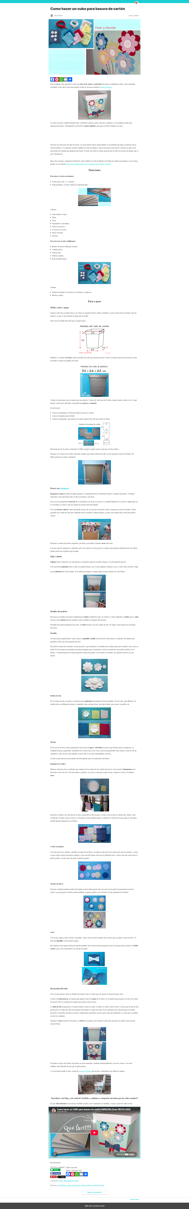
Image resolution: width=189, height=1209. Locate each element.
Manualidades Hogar (71, 1181)
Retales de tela (98, 1185)
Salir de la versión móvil (94, 1206)
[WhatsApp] (61, 81)
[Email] (65, 81)
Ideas (61, 1181)
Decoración (76, 1185)
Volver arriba (134, 1199)
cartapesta (64, 488)
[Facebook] (52, 81)
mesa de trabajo (106, 87)
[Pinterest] (57, 81)
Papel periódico (87, 1185)
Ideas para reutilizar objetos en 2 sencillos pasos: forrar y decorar (88, 164)
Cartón (69, 1185)
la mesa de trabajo (85, 1071)
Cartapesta (62, 1185)
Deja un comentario (94, 1192)
